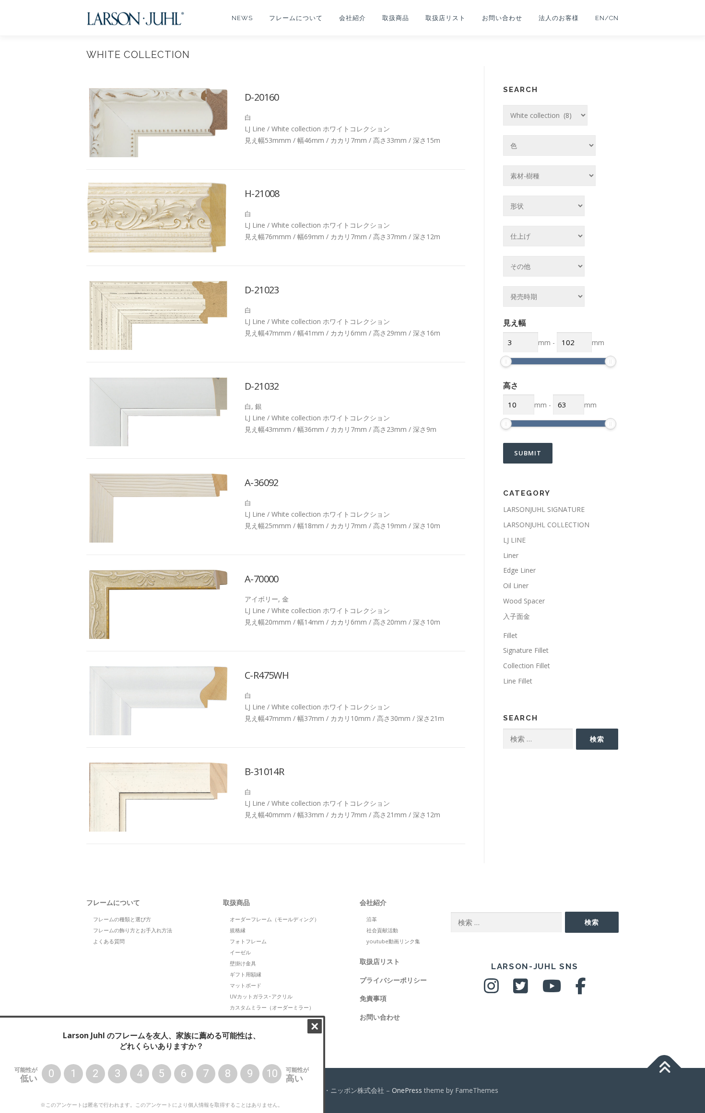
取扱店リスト (445, 18)
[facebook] (581, 989)
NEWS (242, 18)
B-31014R (264, 771)
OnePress (407, 1090)
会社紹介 (352, 18)
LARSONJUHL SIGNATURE (544, 509)
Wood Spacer (524, 600)
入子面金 (516, 616)
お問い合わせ (502, 18)
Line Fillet (517, 680)
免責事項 (373, 998)
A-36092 (262, 482)
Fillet (510, 635)
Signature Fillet (526, 650)
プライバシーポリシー (393, 980)
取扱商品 (395, 18)
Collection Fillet (526, 665)
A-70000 (262, 578)
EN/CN (607, 18)
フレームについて (296, 18)
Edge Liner (519, 570)
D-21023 (262, 289)
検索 (597, 738)
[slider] (506, 361)
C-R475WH (267, 675)
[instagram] (491, 989)
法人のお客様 (559, 18)
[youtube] (551, 989)
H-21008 (262, 193)
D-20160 (262, 97)
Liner (510, 555)
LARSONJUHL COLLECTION (546, 524)
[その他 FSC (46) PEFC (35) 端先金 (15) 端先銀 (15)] (544, 266)
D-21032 (262, 386)
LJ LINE (514, 540)
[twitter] (520, 989)
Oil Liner (516, 585)
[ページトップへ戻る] (664, 1068)
